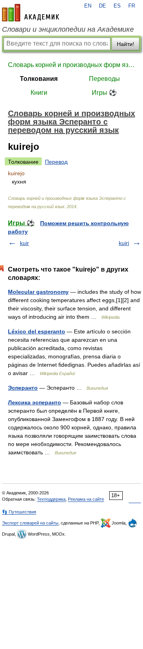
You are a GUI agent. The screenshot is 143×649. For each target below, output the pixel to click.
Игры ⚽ (104, 92)
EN (87, 6)
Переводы (104, 78)
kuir (24, 243)
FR (131, 6)
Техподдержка (51, 499)
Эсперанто (23, 388)
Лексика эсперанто (34, 402)
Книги (39, 92)
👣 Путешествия (19, 511)
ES (117, 6)
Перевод (56, 162)
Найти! (125, 44)
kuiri (124, 243)
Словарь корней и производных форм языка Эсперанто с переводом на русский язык (71, 64)
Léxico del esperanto (36, 331)
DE (102, 6)
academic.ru (30, 12)
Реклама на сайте (86, 499)
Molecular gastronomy (38, 292)
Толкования (39, 78)
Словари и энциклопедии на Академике (68, 29)
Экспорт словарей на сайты (30, 523)
